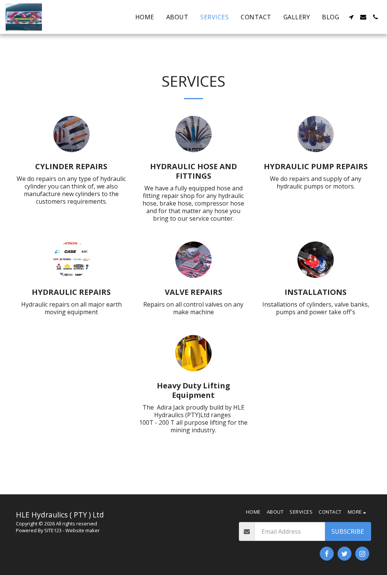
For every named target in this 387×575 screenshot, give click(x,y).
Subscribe (347, 531)
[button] (351, 17)
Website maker (82, 530)
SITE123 (53, 530)
